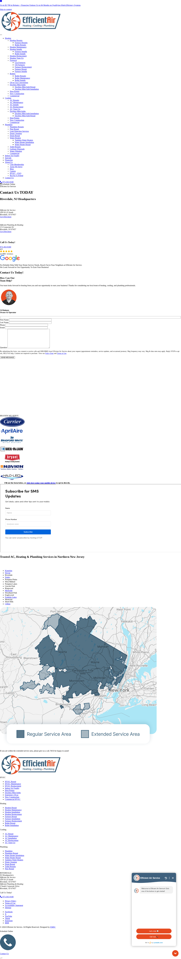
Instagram (9, 921)
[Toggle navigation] (1, 34)
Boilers (12, 74)
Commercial (14, 96)
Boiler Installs (20, 54)
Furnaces (13, 60)
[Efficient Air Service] (31, 32)
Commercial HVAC (12, 799)
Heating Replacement (18, 56)
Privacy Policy (10, 901)
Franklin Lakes (11, 597)
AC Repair (9, 834)
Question (3, 347)
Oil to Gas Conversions (19, 82)
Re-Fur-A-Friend (16, 176)
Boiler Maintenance (22, 78)
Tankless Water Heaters (24, 140)
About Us (9, 162)
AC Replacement (16, 107)
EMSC (53, 927)
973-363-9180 (8, 182)
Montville (8, 591)
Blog (12, 169)
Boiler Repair (10, 823)
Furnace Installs (21, 51)
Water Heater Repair (23, 145)
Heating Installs (16, 49)
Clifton (7, 604)
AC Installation (11, 838)
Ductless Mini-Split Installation (27, 89)
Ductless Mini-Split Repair (25, 87)
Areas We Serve (16, 167)
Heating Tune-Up (17, 58)
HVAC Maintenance (13, 784)
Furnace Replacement (23, 67)
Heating (8, 38)
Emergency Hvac (11, 795)
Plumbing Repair (11, 853)
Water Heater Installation (24, 142)
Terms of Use (61, 353)
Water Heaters (15, 138)
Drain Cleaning (16, 133)
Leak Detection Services (19, 131)
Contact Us (9, 178)
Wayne (7, 573)
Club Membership (17, 164)
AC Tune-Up (15, 109)
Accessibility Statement (14, 905)
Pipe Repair (14, 129)
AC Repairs (14, 100)
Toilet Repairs (15, 147)
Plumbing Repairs (17, 127)
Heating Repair (11, 808)
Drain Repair (15, 136)
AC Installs (14, 105)
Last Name (4, 322)
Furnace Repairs (21, 43)
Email (2, 328)
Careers (13, 171)
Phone (2, 325)
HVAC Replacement (13, 786)
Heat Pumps (14, 91)
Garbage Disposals (17, 149)
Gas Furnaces (20, 63)
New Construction (17, 94)
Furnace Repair (21, 69)
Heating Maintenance (18, 47)
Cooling (8, 98)
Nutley (7, 577)
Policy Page (49, 353)
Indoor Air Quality (12, 156)
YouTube (8, 916)
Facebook (9, 912)
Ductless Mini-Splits (18, 85)
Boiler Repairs (20, 45)
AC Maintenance (16, 102)
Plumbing (8, 125)
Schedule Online (8, 184)
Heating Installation (12, 812)
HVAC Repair (10, 782)
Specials (8, 158)
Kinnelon (8, 571)
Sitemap (8, 908)
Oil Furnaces (20, 65)
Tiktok (7, 918)
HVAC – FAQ (15, 173)
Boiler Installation (12, 825)
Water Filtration (16, 151)
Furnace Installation (12, 819)
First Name (4, 320)
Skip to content (6, 9)
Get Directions (5, 217)
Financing (9, 160)
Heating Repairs (16, 40)
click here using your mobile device (41, 483)
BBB (7, 923)
